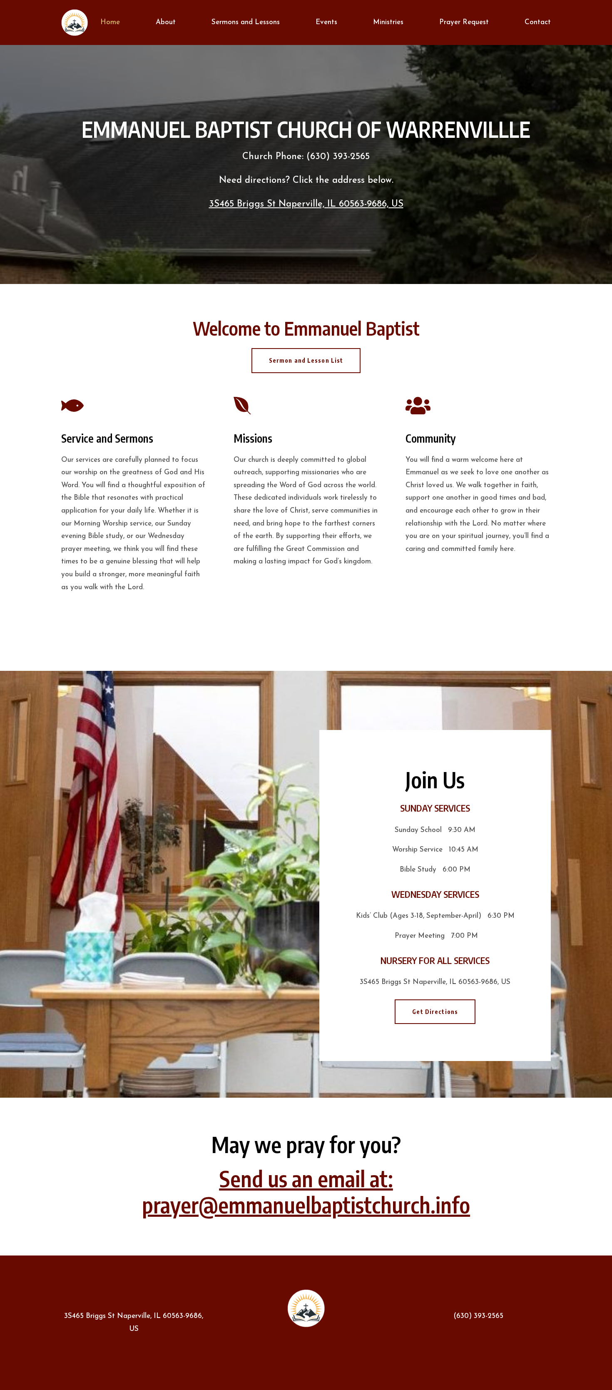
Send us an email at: (306, 1178)
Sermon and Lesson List (306, 360)
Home (110, 22)
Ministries (388, 22)
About (166, 22)
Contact (538, 22)
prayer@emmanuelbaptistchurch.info (306, 1204)
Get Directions (435, 1011)
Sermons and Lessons (245, 22)
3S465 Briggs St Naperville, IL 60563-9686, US (306, 204)
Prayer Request (464, 22)
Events (326, 22)
